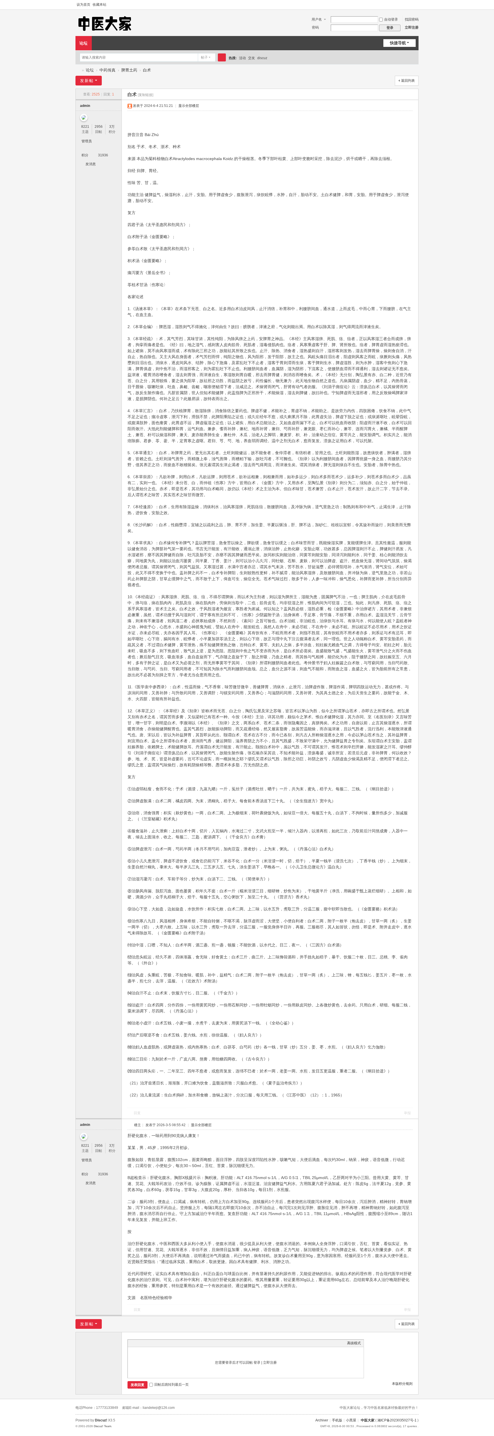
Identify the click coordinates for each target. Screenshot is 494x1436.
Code (166, 1343)
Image (145, 1343)
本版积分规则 (402, 1384)
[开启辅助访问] (410, 4)
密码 (315, 27)
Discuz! (101, 1420)
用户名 (317, 19)
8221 (85, 127)
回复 (137, 1113)
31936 (103, 155)
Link (152, 1343)
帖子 (204, 57)
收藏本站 (99, 5)
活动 (242, 58)
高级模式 (354, 1343)
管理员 (86, 141)
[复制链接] (145, 95)
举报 (407, 1113)
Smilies (173, 1343)
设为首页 (83, 5)
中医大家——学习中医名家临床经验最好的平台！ (77, 70)
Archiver (321, 1420)
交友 (251, 58)
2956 (99, 127)
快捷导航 (398, 43)
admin (85, 106)
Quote (159, 1343)
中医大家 (368, 1420)
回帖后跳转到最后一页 (171, 1385)
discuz (262, 58)
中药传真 (107, 70)
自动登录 (391, 19)
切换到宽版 (416, 4)
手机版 (337, 1420)
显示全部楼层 (188, 106)
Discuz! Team (102, 1426)
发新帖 (87, 80)
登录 (257, 1363)
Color (138, 1343)
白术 (147, 70)
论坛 (83, 43)
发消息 (90, 164)
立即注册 (412, 27)
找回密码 (412, 19)
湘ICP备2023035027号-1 (397, 1420)
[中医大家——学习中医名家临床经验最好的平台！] (104, 23)
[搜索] (222, 57)
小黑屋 (351, 1420)
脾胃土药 (129, 70)
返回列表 (408, 81)
